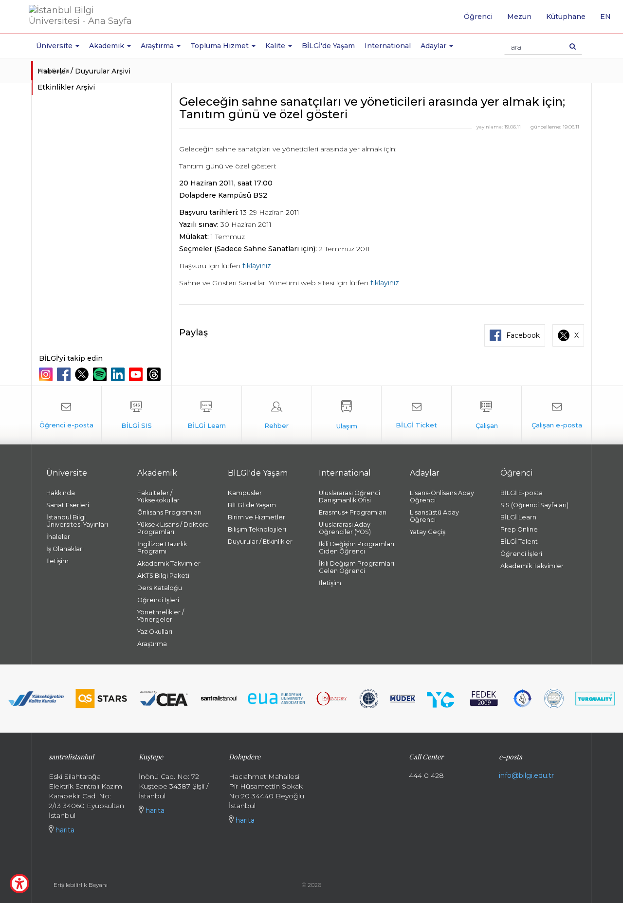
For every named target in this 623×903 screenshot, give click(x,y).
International (388, 45)
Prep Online (519, 529)
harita (64, 830)
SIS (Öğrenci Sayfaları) (534, 505)
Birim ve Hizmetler (256, 517)
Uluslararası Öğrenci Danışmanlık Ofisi (349, 496)
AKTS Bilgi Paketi (163, 575)
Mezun (519, 16)
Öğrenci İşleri (158, 600)
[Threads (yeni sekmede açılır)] (155, 374)
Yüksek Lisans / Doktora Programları (173, 528)
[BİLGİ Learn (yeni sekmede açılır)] (206, 415)
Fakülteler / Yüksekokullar (158, 496)
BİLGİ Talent (519, 541)
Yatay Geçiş (427, 531)
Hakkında (60, 493)
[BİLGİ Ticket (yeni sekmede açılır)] (416, 415)
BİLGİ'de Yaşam (328, 45)
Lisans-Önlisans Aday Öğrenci (442, 496)
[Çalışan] (486, 415)
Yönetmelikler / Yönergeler (160, 615)
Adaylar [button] (434, 45)
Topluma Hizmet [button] (220, 45)
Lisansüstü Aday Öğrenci (434, 516)
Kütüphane (566, 16)
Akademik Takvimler (169, 563)
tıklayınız (256, 265)
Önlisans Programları (169, 512)
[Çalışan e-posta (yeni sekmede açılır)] (556, 415)
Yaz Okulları (154, 631)
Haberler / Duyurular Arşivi (83, 71)
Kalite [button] (276, 45)
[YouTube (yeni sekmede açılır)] (137, 374)
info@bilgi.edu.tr (526, 775)
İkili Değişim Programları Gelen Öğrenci (356, 567)
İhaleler (58, 536)
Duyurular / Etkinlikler (260, 541)
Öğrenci (478, 16)
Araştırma (152, 643)
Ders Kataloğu (159, 587)
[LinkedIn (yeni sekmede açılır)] (119, 374)
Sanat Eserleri (67, 505)
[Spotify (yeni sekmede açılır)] (101, 374)
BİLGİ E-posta (521, 493)
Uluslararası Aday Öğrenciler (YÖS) (345, 528)
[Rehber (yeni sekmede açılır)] (277, 415)
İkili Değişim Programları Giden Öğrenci (356, 547)
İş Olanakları (65, 549)
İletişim (57, 561)
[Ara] (572, 46)
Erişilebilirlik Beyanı (81, 884)
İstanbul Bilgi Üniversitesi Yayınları (77, 521)
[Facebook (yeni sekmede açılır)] (65, 374)
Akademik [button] (107, 45)
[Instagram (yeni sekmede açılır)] (47, 374)
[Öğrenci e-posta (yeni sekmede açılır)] (66, 415)
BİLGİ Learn (518, 517)
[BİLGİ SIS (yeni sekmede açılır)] (136, 415)
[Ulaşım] (347, 415)
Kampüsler (245, 493)
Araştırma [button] (158, 45)
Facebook (523, 335)
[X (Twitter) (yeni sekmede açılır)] (83, 374)
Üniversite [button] (55, 45)
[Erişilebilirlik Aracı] (19, 883)
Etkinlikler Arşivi (66, 87)
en (609, 20)
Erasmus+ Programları (352, 512)
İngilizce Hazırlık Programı (162, 547)
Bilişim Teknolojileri (257, 529)
